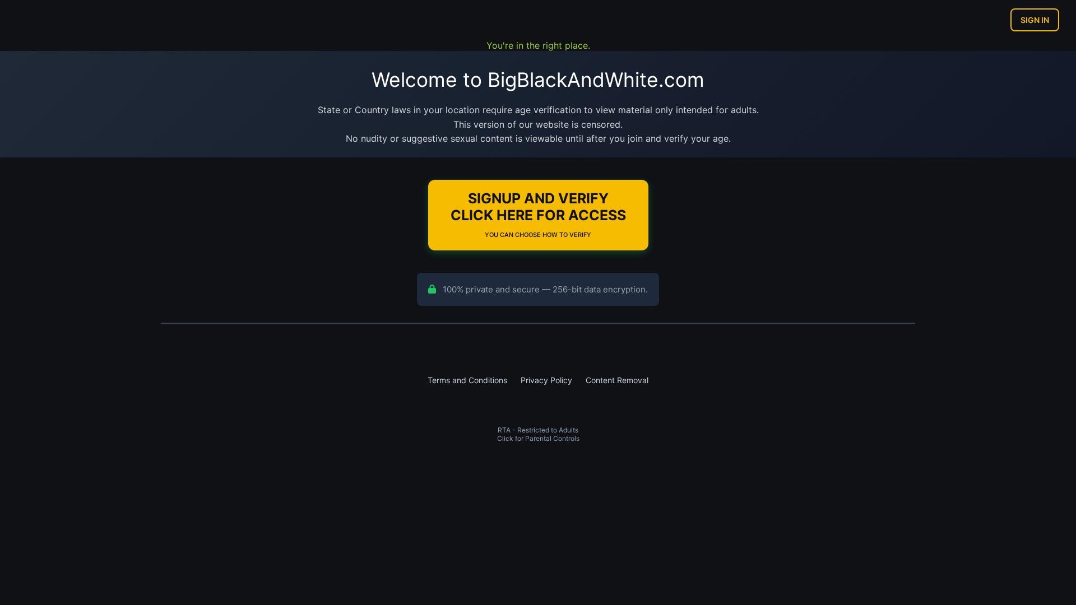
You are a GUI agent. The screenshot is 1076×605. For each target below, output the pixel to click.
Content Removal (617, 380)
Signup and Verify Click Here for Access (538, 214)
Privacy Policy (546, 380)
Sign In (1035, 20)
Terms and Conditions (467, 380)
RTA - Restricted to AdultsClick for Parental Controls (538, 434)
